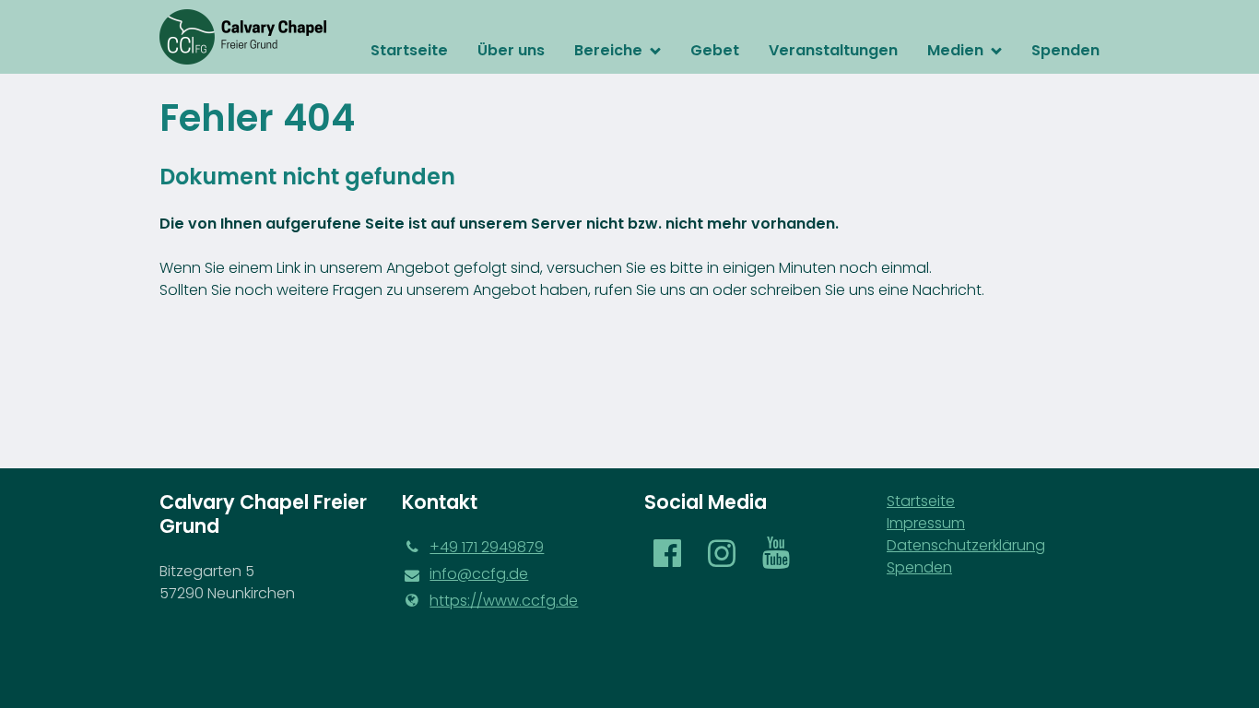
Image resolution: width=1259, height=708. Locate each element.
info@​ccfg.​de (478, 573)
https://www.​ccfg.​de (503, 600)
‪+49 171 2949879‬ (486, 547)
